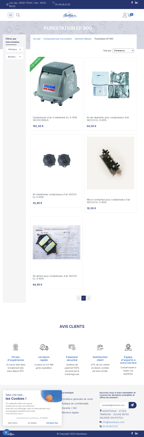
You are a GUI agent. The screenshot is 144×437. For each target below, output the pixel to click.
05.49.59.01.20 (62, 4)
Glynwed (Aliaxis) (83, 38)
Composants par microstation (57, 38)
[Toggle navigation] (10, 15)
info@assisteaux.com (113, 422)
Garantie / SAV (69, 408)
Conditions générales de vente (77, 399)
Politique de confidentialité (75, 403)
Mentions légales (70, 412)
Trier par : (107, 50)
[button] (132, 3)
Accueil (36, 38)
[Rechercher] (18, 15)
